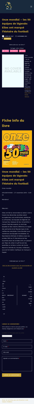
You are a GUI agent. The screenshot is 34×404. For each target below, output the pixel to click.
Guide (26, 94)
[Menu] (31, 6)
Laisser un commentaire (11, 375)
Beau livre (27, 93)
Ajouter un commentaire (11, 358)
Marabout (7, 38)
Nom (5, 341)
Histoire (27, 96)
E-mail (6, 346)
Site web (6, 352)
